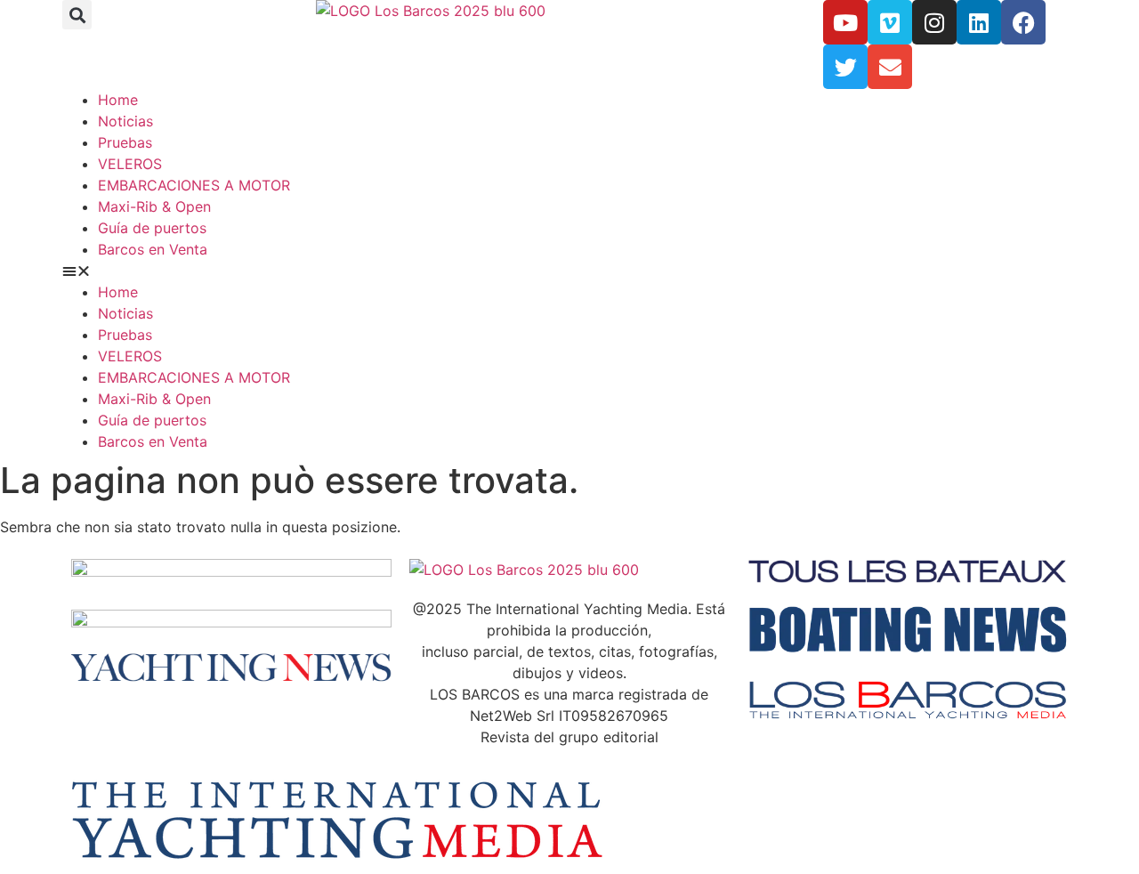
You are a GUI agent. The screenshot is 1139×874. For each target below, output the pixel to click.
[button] (77, 14)
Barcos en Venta (152, 249)
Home (118, 100)
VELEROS (130, 164)
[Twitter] (845, 67)
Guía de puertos (152, 228)
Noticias (125, 121)
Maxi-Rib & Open (154, 206)
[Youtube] (845, 22)
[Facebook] (1023, 22)
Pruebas (125, 142)
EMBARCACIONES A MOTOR (194, 185)
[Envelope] (890, 67)
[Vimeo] (890, 22)
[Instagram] (934, 22)
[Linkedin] (979, 22)
